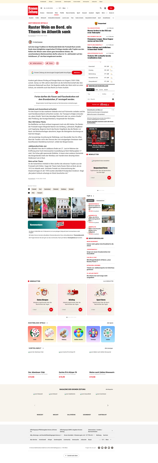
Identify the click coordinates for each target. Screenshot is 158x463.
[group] (35, 207)
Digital (98, 13)
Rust (40, 189)
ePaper (50, 1)
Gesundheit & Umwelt (90, 18)
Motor (103, 13)
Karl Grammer (39, 42)
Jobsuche (94, 1)
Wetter (113, 18)
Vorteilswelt (43, 1)
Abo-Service (33, 439)
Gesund (84, 13)
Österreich (50, 13)
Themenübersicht (79, 235)
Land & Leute (65, 18)
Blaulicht (31, 18)
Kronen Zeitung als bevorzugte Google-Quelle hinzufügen (57, 72)
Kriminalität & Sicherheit (54, 18)
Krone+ (42, 13)
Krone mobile (77, 1)
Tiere (72, 18)
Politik (62, 13)
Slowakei (71, 189)
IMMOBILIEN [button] (90, 89)
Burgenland (31, 35)
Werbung (98, 435)
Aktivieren (77, 72)
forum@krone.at (72, 237)
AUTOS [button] (101, 89)
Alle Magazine (109, 389)
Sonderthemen (106, 18)
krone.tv (111, 13)
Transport (39, 192)
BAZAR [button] (106, 89)
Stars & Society (70, 13)
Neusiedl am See (93, 77)
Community (58, 1)
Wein (33, 192)
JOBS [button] (96, 89)
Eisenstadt (92, 66)
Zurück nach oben (71, 456)
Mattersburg (92, 74)
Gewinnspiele (67, 1)
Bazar (101, 1)
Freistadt (34, 189)
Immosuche (86, 1)
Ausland (91, 13)
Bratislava (63, 189)
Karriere (105, 435)
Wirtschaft (43, 18)
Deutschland (47, 189)
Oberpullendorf (93, 81)
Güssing (91, 70)
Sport (78, 13)
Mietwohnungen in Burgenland (100, 114)
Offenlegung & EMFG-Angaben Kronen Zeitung (71, 430)
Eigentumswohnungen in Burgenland (100, 112)
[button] (106, 13)
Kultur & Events (79, 18)
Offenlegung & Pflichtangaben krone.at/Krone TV (43, 430)
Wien (56, 13)
